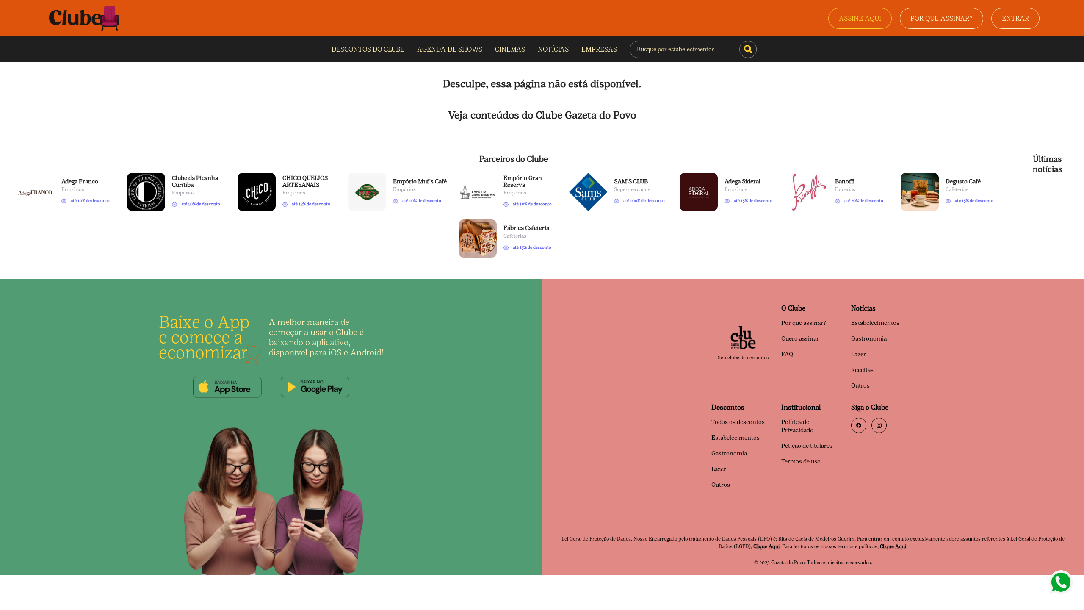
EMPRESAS (599, 49)
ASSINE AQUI (860, 18)
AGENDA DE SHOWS (449, 49)
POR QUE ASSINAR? (941, 18)
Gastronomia (869, 338)
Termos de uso (801, 461)
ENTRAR (1015, 18)
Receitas (862, 370)
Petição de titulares (806, 445)
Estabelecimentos (875, 323)
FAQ (787, 354)
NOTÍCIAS (553, 49)
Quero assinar (800, 338)
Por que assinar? (803, 323)
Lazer (858, 354)
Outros (860, 385)
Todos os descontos (738, 422)
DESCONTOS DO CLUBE (368, 49)
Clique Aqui (766, 546)
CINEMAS (510, 49)
